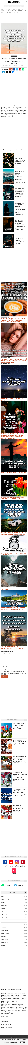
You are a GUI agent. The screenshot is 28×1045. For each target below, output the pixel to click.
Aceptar (22, 1042)
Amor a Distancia (14, 924)
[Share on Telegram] (3, 72)
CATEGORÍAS (9, 6)
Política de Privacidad (6, 1027)
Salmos (14, 945)
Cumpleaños (14, 911)
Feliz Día (14, 921)
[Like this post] (11, 69)
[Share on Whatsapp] (23, 69)
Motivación (14, 914)
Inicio (2, 9)
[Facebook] (3, 1038)
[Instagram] (9, 1038)
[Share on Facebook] (14, 69)
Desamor (14, 905)
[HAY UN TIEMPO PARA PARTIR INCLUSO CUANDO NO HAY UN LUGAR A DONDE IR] (14, 500)
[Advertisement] (14, 18)
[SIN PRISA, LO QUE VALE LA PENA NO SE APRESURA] (14, 556)
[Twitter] (6, 1038)
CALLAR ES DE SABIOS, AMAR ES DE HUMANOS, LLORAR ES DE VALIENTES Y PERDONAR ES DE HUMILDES (13, 648)
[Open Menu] (1, 6)
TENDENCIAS (19, 6)
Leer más (14, 1043)
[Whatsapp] (19, 1038)
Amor (14, 902)
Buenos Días (14, 917)
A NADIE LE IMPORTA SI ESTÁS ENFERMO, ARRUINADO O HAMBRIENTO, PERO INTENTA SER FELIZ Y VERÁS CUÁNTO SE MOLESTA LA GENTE (20, 176)
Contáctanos (4, 1021)
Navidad (14, 936)
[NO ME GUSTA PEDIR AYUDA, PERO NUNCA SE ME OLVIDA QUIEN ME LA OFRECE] (8, 160)
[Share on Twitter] (17, 69)
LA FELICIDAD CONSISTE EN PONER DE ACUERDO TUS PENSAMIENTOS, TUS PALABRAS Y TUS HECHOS (13, 609)
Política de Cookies (6, 1024)
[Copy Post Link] (7, 72)
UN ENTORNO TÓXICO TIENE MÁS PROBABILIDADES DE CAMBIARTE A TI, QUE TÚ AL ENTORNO (19, 792)
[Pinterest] (12, 1038)
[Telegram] (22, 1038)
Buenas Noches (14, 933)
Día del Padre (14, 939)
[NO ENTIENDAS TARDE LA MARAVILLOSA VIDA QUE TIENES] (8, 241)
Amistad (14, 927)
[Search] (26, 2)
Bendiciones (14, 942)
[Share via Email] (13, 72)
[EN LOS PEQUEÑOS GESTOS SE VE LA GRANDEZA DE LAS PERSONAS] (14, 475)
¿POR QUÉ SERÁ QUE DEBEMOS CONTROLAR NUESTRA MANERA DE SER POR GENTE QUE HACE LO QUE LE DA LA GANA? (20, 225)
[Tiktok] (25, 1038)
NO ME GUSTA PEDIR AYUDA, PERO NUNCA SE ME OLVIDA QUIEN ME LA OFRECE (20, 160)
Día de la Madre (14, 899)
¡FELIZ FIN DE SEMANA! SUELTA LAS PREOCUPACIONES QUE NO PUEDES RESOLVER (19, 809)
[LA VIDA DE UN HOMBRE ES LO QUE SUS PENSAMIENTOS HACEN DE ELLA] (14, 439)
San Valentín (14, 930)
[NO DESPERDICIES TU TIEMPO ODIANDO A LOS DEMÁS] (14, 535)
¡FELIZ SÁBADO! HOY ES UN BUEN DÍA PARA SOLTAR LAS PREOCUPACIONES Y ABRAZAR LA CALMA (19, 760)
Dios (14, 896)
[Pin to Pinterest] (20, 69)
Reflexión (8, 9)
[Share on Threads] (10, 72)
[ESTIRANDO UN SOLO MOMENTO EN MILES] (14, 365)
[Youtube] (16, 1038)
